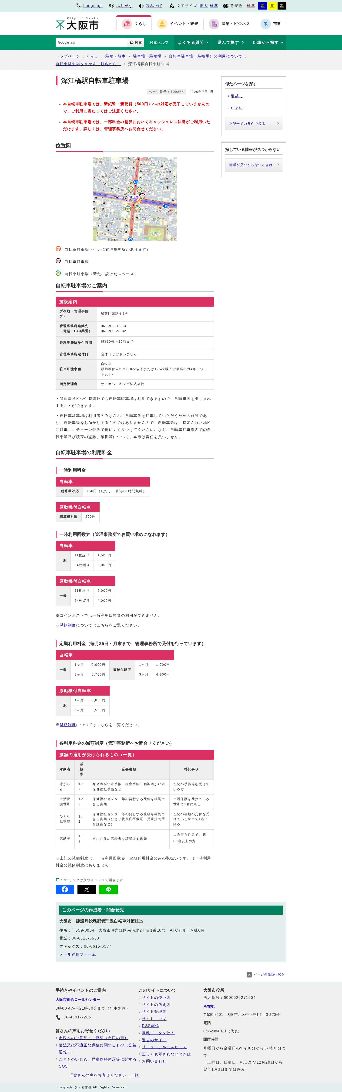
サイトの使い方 (156, 998)
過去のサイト (154, 1040)
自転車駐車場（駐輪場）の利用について (205, 56)
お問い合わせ (154, 1061)
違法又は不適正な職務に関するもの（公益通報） (98, 1048)
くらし (92, 56)
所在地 (209, 1006)
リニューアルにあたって (164, 1047)
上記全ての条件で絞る (247, 123)
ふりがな (124, 6)
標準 (214, 6)
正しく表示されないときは (166, 1054)
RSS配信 (150, 1026)
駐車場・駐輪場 (147, 56)
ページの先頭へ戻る (269, 974)
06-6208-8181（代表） (222, 1031)
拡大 (204, 6)
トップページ (68, 56)
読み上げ (154, 6)
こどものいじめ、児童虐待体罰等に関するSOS (98, 1062)
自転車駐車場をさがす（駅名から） (88, 64)
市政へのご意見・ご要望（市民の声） (93, 1038)
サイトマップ (154, 1019)
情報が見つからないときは (251, 165)
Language (93, 6)
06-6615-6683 (85, 938)
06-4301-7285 (77, 1017)
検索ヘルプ (159, 42)
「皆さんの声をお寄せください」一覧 (104, 1075)
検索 (138, 42)
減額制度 (68, 625)
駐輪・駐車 (115, 56)
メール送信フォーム (77, 954)
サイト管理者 (154, 1012)
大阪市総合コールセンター (78, 999)
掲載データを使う (158, 1033)
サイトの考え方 (156, 1005)
